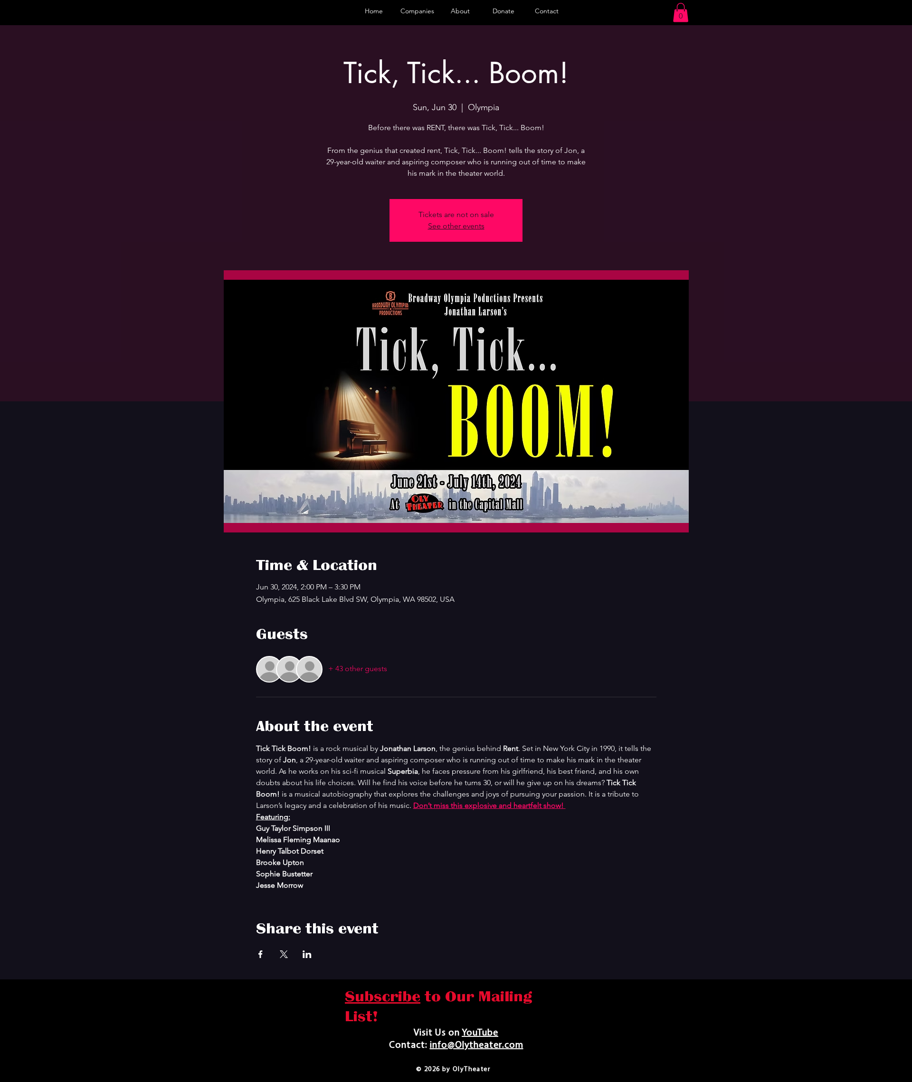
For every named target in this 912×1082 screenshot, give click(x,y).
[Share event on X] (283, 954)
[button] (681, 12)
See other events (456, 225)
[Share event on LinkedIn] (307, 954)
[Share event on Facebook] (260, 954)
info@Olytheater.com (476, 1045)
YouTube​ (480, 1033)
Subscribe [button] (382, 996)
